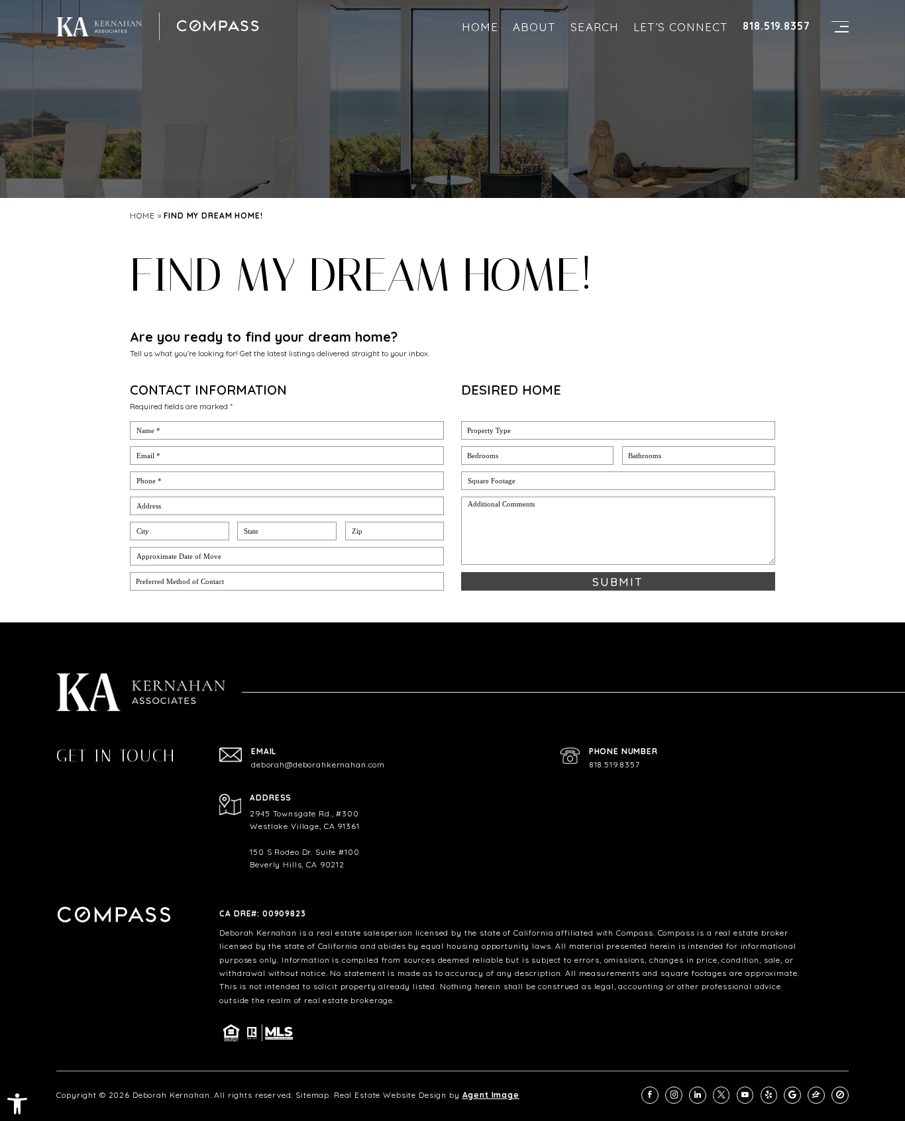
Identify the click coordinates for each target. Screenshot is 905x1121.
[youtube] (745, 1095)
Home (480, 26)
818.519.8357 (776, 26)
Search (594, 26)
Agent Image (490, 1095)
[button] (17, 1104)
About (534, 26)
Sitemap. (313, 1095)
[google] (792, 1095)
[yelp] (769, 1095)
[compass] (840, 1095)
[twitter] (721, 1095)
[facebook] (650, 1095)
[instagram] (673, 1095)
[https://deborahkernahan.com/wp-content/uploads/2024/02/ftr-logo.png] (99, 26)
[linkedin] (697, 1095)
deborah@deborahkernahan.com (318, 765)
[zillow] (816, 1095)
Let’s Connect (680, 26)
